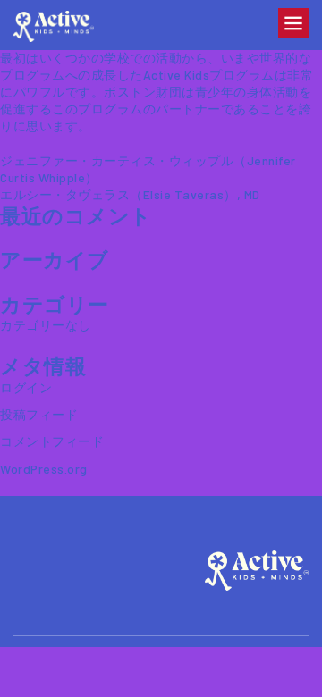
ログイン (26, 387)
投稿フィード (39, 414)
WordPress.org (44, 468)
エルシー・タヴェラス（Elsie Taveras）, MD (130, 194)
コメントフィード (52, 441)
